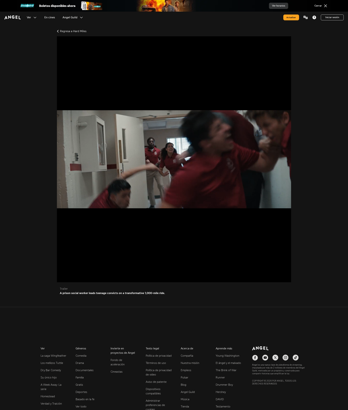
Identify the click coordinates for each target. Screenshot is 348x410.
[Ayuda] (314, 17)
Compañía (187, 355)
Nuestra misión (190, 363)
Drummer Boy (224, 384)
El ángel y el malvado (228, 363)
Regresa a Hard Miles (73, 31)
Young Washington (227, 355)
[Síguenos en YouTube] (265, 357)
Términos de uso (156, 363)
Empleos (186, 370)
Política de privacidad (159, 355)
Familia (80, 377)
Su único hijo (49, 377)
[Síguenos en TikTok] (296, 357)
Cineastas (117, 371)
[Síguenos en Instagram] (285, 357)
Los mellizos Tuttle (52, 363)
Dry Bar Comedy (51, 370)
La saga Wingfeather (53, 355)
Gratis (79, 384)
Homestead (48, 396)
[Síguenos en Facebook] (255, 357)
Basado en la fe (85, 399)
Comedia (81, 355)
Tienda (185, 406)
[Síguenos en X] (275, 357)
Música (185, 399)
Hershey (221, 392)
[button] (35, 17)
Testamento (223, 406)
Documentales (85, 370)
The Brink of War (226, 370)
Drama (80, 363)
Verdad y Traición (51, 403)
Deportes (81, 392)
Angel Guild (188, 392)
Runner (220, 377)
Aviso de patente (156, 382)
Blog (183, 384)
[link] (49, 17)
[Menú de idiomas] (305, 17)
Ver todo (81, 406)
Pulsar (184, 377)
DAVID (220, 399)
